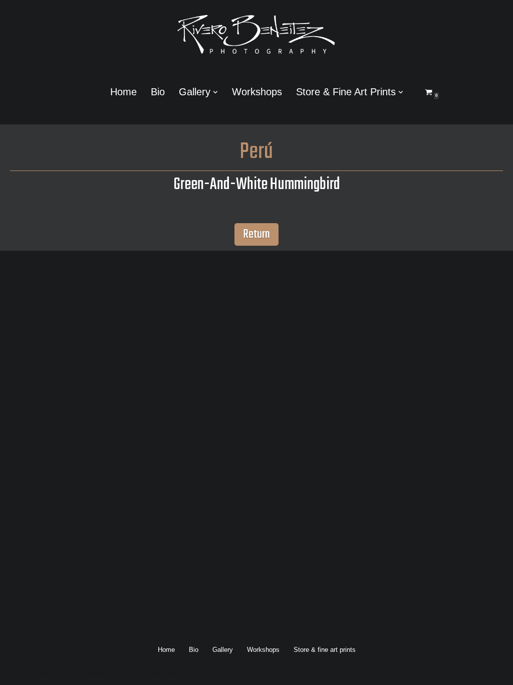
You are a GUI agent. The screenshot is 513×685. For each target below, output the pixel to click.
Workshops (257, 91)
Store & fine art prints (325, 649)
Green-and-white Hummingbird (256, 185)
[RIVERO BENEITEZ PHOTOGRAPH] (256, 34)
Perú (256, 152)
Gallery (222, 649)
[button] (215, 92)
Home (123, 91)
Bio (158, 91)
